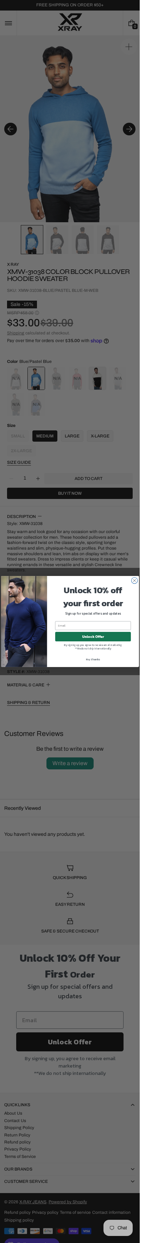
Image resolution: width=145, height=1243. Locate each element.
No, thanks (93, 659)
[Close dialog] (134, 580)
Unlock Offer (93, 636)
